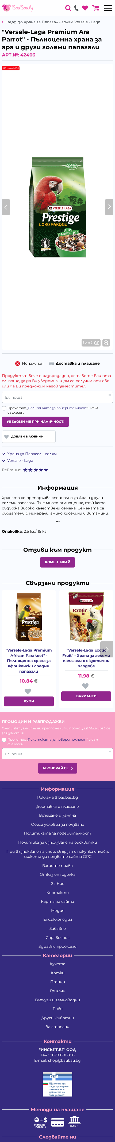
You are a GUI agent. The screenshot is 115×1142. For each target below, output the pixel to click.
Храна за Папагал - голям (32, 453)
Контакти (58, 892)
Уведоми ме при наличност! (35, 422)
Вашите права (57, 865)
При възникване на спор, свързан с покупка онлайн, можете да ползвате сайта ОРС (57, 854)
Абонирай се (55, 768)
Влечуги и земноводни (57, 1000)
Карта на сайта (57, 901)
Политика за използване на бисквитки (57, 842)
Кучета (57, 963)
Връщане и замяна (57, 815)
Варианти (86, 696)
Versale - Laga (20, 460)
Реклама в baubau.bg (57, 797)
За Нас (57, 883)
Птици (57, 981)
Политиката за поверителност (57, 408)
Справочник (58, 937)
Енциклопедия (57, 919)
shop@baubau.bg (64, 1060)
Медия (57, 910)
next (106, 649)
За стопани (57, 1026)
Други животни (57, 1017)
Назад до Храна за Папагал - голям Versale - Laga (52, 22)
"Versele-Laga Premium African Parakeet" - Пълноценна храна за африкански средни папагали (29, 660)
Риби (58, 1008)
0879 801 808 (62, 1055)
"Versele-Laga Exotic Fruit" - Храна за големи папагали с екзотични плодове (86, 658)
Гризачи (57, 990)
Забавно (57, 928)
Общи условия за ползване (57, 824)
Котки (57, 972)
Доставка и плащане (57, 806)
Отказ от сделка (57, 874)
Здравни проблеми (57, 946)
